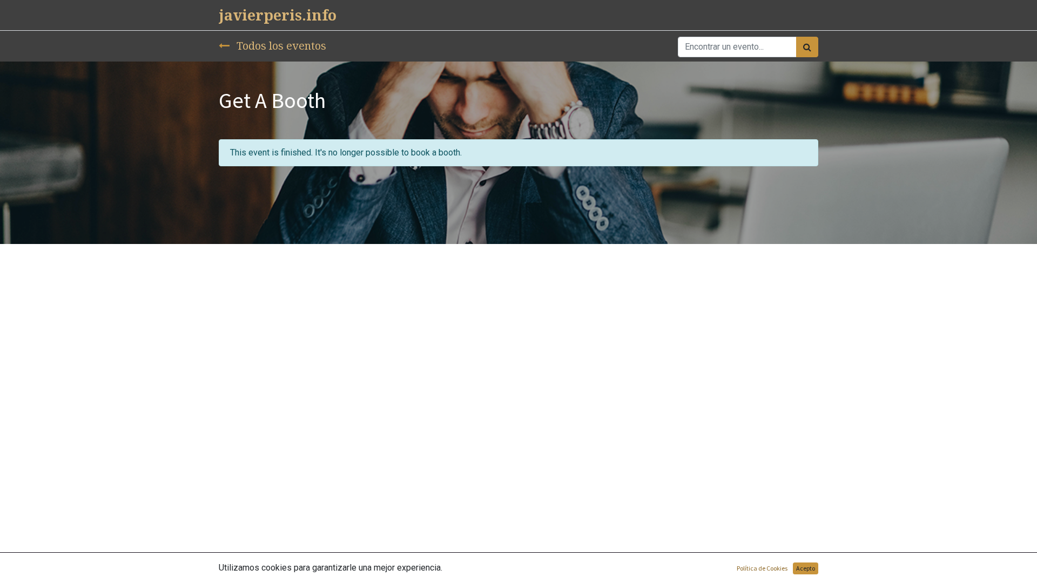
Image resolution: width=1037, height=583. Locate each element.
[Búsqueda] (807, 47)
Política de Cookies (762, 568)
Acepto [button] (805, 568)
